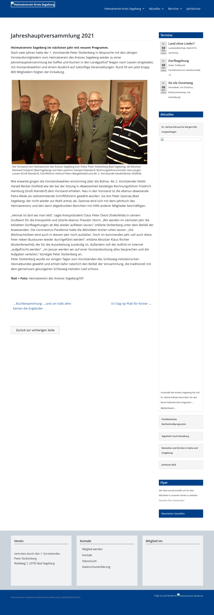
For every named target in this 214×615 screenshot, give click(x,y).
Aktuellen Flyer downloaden (171, 500)
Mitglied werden (92, 549)
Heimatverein (17, 597)
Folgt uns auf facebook (165, 595)
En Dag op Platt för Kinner (129, 303)
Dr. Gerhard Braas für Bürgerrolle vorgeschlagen (179, 129)
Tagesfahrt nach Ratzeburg (175, 436)
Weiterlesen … (169, 408)
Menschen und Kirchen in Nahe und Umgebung (180, 450)
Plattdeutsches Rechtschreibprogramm (174, 422)
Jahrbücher (194, 9)
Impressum (89, 561)
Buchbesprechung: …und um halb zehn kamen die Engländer (42, 305)
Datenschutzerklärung (96, 567)
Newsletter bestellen (173, 513)
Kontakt (87, 555)
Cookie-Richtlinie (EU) (69, 597)
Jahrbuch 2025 (169, 464)
